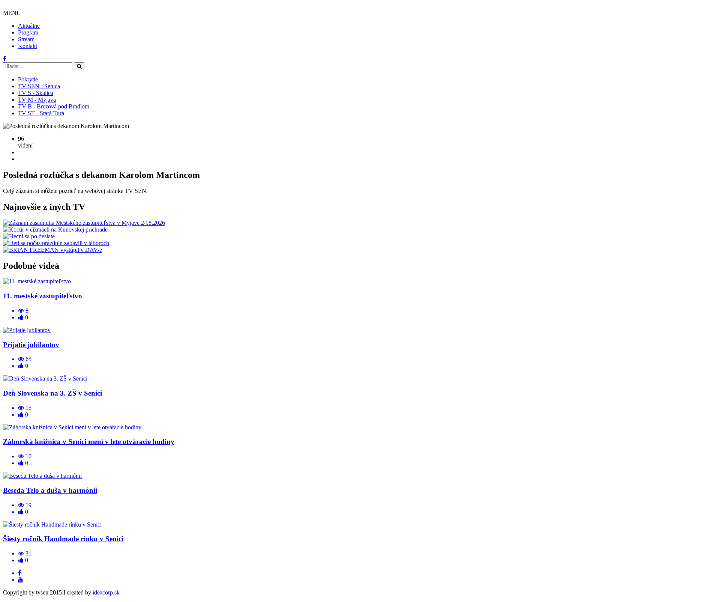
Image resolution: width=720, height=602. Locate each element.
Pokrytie (28, 79)
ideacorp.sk (106, 592)
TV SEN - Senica (39, 86)
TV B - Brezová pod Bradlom (53, 106)
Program (28, 32)
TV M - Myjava (37, 99)
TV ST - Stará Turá (41, 113)
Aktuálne (29, 26)
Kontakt (27, 46)
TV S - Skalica (35, 93)
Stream (26, 39)
